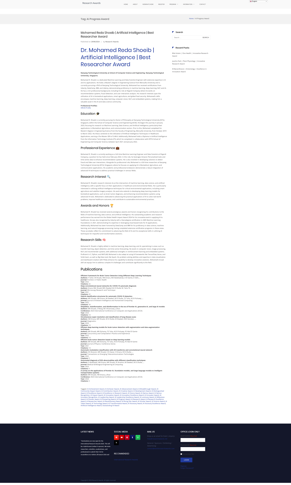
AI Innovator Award (151, 395)
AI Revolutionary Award (112, 401)
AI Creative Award (126, 391)
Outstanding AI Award (110, 405)
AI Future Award (134, 393)
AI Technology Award (100, 403)
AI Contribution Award (109, 391)
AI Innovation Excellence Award (132, 395)
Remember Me (188, 454)
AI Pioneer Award (92, 399)
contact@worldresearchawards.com (160, 448)
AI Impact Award (96, 395)
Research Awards (91, 3)
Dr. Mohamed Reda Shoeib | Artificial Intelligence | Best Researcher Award (117, 57)
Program (172, 4)
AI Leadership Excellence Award (127, 397)
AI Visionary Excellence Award (154, 403)
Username (189, 436)
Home (126, 4)
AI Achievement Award (95, 389)
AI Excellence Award (94, 393)
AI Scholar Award (144, 401)
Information (187, 4)
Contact (202, 4)
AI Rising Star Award (129, 401)
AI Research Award (138, 399)
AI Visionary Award (135, 403)
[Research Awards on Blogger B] (116, 437)
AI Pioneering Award (108, 399)
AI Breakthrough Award (147, 389)
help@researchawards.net (157, 439)
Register (161, 4)
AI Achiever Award (112, 389)
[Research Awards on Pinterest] (127, 437)
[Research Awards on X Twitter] (116, 442)
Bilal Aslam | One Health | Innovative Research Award (190, 54)
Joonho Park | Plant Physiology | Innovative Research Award (188, 62)
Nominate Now (148, 4)
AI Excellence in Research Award (114, 393)
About (135, 4)
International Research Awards (126, 459)
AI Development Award (142, 391)
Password (188, 445)
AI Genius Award (147, 393)
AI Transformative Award (117, 403)
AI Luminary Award (147, 397)
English (254, 1)
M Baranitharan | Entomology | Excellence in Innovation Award (189, 70)
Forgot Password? (187, 468)
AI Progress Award (123, 399)
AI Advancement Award (129, 389)
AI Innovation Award (111, 395)
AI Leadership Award (106, 397)
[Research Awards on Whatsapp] (137, 437)
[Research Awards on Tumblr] (132, 437)
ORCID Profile (86, 108)
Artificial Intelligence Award (91, 405)
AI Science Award (158, 401)
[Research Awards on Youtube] (121, 437)
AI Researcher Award (94, 401)
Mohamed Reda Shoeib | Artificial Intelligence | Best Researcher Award (117, 35)
